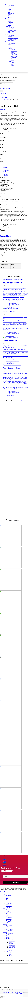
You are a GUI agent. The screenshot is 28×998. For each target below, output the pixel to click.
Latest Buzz (10, 22)
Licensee (7, 34)
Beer (9, 12)
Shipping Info (6, 174)
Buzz (6, 18)
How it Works (11, 40)
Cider (9, 10)
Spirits (9, 9)
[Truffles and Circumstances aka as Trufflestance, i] (14, 417)
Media (9, 23)
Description (5, 167)
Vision (9, 44)
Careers (12, 65)
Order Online (11, 35)
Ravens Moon (3, 109)
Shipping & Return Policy (9, 992)
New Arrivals (11, 27)
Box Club (10, 17)
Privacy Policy (22, 992)
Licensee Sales (14, 57)
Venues (9, 19)
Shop (6, 4)
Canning (13, 49)
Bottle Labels (14, 51)
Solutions (10, 48)
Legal (16, 992)
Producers (10, 6)
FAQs (9, 32)
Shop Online (11, 5)
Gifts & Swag (11, 16)
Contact (9, 25)
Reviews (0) (5, 169)
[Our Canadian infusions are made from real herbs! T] (14, 464)
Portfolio (10, 36)
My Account (3, 93)
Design (12, 52)
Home (1, 99)
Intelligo (10, 47)
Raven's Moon (5, 236)
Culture (12, 62)
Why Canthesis (11, 43)
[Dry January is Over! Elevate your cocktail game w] (14, 442)
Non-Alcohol (11, 13)
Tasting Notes (6, 170)
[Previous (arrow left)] (0, 997)
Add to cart (3, 137)
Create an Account (4, 97)
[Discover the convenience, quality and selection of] (14, 505)
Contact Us (2, 891)
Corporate (7, 41)
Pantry (9, 14)
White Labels (14, 56)
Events (9, 21)
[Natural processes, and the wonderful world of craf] (14, 485)
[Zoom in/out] (0, 996)
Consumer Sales (14, 58)
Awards (4, 171)
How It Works (11, 31)
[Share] (3, 996)
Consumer (7, 26)
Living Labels (14, 54)
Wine (9, 8)
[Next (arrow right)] (2, 997)
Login (2, 91)
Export (12, 60)
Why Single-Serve (12, 30)
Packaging (13, 53)
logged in (8, 201)
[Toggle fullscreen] (2, 996)
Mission (9, 45)
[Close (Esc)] (4, 996)
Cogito (9, 61)
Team (12, 64)
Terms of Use (19, 993)
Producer (5, 172)
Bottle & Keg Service (13, 38)
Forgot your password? (5, 88)
